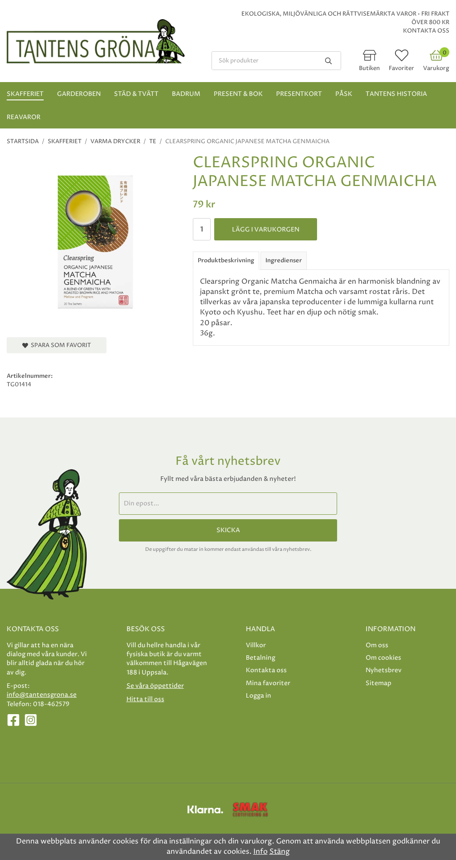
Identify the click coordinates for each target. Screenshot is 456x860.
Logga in (258, 695)
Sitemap (378, 683)
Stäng (279, 851)
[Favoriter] (401, 58)
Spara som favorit (59, 345)
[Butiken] (369, 58)
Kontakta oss (426, 31)
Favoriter (401, 68)
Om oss (377, 645)
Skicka (228, 530)
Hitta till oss (145, 699)
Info (260, 851)
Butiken (369, 68)
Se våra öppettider (155, 686)
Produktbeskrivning (226, 260)
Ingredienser (283, 260)
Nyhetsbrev (384, 670)
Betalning (260, 657)
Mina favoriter (268, 683)
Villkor (256, 645)
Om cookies (383, 657)
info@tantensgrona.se (42, 694)
